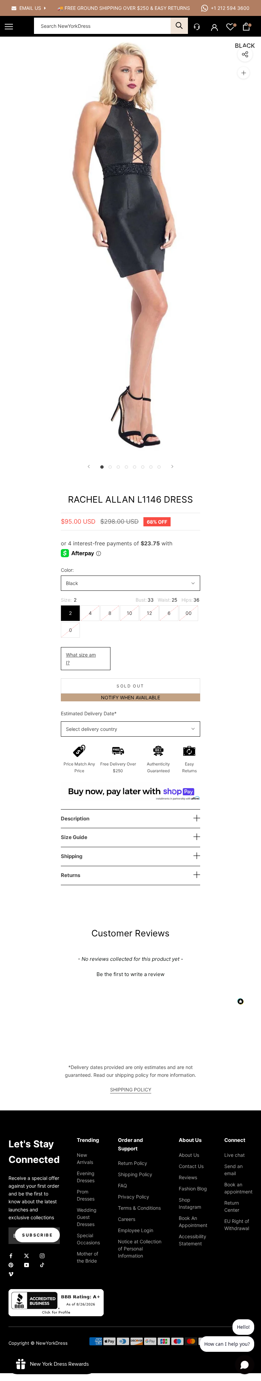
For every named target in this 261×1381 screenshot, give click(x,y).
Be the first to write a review (130, 974)
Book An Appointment (193, 1221)
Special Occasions (88, 1238)
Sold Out (130, 685)
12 (149, 613)
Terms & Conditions (139, 1208)
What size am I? (81, 658)
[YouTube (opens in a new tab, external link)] (26, 1264)
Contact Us (191, 1166)
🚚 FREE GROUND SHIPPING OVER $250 (103, 8)
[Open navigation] (9, 27)
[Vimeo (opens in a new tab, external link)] (10, 1274)
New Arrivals (85, 1158)
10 (129, 613)
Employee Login (135, 1230)
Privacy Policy (133, 1197)
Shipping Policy (135, 1174)
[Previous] (89, 466)
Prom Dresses (85, 1195)
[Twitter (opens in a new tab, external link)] (26, 1255)
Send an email (233, 1169)
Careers (126, 1219)
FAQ (122, 1185)
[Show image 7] (151, 467)
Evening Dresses (85, 1176)
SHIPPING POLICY (130, 1089)
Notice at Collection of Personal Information (139, 1249)
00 (189, 613)
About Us (189, 1155)
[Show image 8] (159, 467)
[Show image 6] (142, 467)
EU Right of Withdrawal (236, 1224)
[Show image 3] (118, 467)
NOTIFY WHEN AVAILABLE (130, 697)
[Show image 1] (102, 467)
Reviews (188, 1177)
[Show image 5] (134, 467)
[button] (130, 973)
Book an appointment (238, 1188)
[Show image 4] (126, 467)
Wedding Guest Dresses (87, 1217)
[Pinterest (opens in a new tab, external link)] (10, 1264)
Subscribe (37, 1235)
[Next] (172, 466)
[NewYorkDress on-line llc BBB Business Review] (56, 1293)
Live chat (234, 1155)
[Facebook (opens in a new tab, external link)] (10, 1255)
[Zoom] (243, 73)
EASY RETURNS (172, 8)
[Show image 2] (110, 467)
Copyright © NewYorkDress (38, 1343)
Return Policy (132, 1163)
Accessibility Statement (192, 1239)
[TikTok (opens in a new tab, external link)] (42, 1264)
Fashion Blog (193, 1188)
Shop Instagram (190, 1203)
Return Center (231, 1206)
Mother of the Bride (87, 1257)
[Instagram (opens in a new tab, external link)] (42, 1255)
